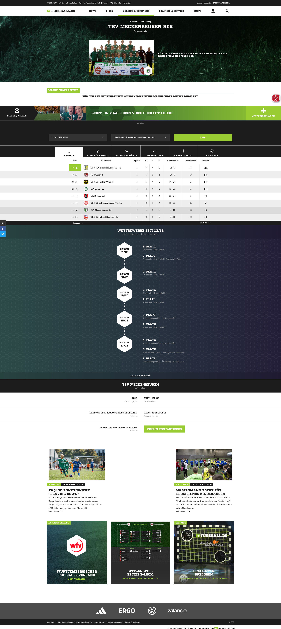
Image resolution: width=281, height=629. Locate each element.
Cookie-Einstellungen (132, 622)
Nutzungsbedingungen (84, 622)
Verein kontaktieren (164, 429)
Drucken (203, 223)
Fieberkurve (155, 155)
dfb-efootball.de (71, 3)
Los (203, 137)
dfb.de (61, 3)
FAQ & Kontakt (115, 3)
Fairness (212, 155)
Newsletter (127, 3)
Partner (105, 3)
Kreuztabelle (183, 155)
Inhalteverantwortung (114, 622)
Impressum (51, 622)
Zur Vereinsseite (140, 31)
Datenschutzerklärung (65, 622)
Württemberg (145, 22)
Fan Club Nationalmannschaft (89, 3)
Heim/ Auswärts (126, 155)
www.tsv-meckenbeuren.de (118, 427)
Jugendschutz (100, 622)
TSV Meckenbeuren (140, 384)
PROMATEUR (52, 3)
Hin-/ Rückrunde (98, 155)
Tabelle (69, 155)
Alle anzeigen (139, 376)
